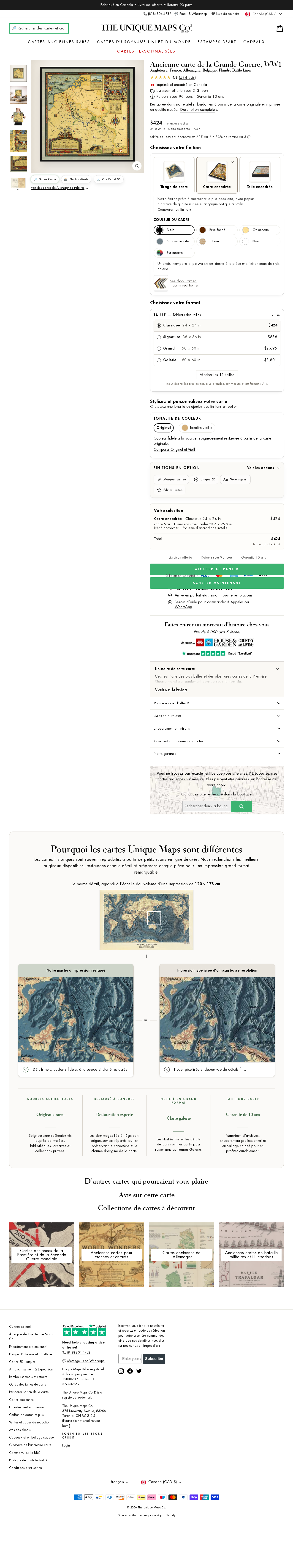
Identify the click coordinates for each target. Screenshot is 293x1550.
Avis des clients (19, 1429)
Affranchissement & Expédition (31, 1369)
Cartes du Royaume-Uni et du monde (144, 42)
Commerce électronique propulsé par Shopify (147, 1515)
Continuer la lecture (171, 689)
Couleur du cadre (172, 220)
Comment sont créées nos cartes (178, 741)
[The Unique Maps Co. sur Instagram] (121, 1371)
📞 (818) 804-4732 (157, 13)
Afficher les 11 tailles (217, 375)
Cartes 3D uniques (22, 1361)
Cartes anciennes (21, 1399)
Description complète (197, 109)
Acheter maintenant (217, 582)
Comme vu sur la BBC (25, 1452)
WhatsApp (183, 607)
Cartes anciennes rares (59, 42)
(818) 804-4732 (78, 1352)
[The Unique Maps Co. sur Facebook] (130, 1371)
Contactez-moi (20, 1326)
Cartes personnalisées (146, 51)
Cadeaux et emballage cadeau (31, 1437)
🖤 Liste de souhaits (225, 13)
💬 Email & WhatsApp (190, 13)
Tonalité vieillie (201, 427)
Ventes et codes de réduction (29, 1422)
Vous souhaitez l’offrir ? (171, 703)
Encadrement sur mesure (26, 1407)
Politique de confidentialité (28, 1460)
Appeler (237, 602)
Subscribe (154, 1359)
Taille (216, 315)
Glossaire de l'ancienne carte (30, 1445)
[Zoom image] (137, 166)
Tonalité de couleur (177, 418)
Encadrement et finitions (172, 728)
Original (164, 427)
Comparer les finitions (174, 209)
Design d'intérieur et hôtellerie (30, 1354)
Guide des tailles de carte (27, 1384)
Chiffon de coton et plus (26, 1414)
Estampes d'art (217, 42)
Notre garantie (165, 753)
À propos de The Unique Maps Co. (31, 1337)
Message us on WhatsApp (86, 1360)
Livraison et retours (168, 716)
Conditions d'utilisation (25, 1467)
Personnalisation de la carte (29, 1392)
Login (66, 1445)
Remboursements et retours (28, 1376)
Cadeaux (254, 42)
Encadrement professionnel (28, 1346)
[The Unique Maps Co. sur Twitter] (139, 1371)
